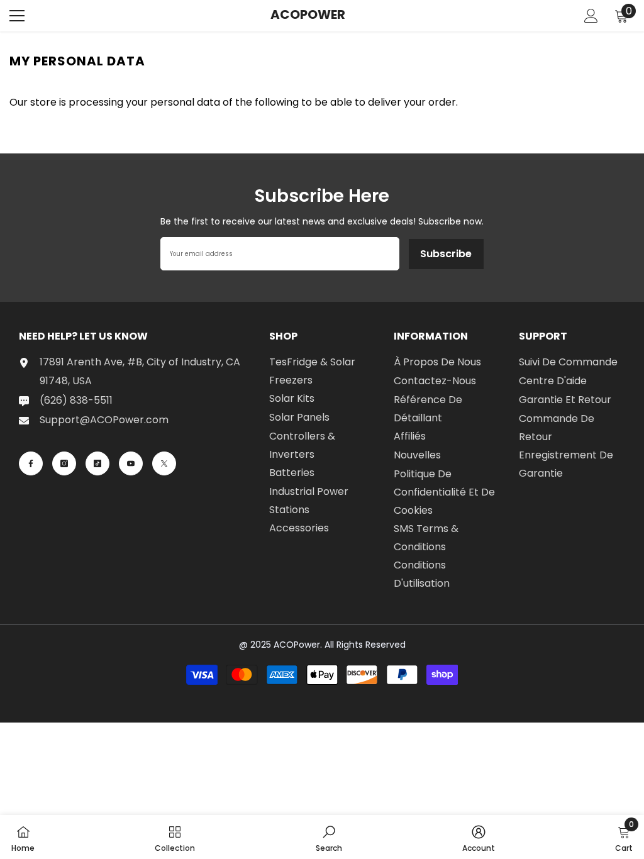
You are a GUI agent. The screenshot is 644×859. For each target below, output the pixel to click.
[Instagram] (64, 463)
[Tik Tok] (97, 463)
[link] (328, 836)
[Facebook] (31, 463)
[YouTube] (131, 463)
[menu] (17, 15)
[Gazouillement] (164, 463)
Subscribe (446, 254)
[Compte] (591, 16)
